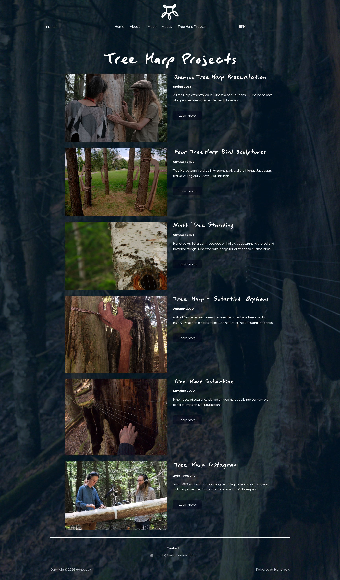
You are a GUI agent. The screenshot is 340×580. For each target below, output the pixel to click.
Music (151, 27)
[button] (135, 26)
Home (119, 27)
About (135, 27)
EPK (242, 27)
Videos (167, 27)
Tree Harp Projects (192, 27)
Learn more (187, 115)
